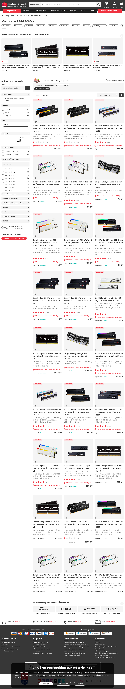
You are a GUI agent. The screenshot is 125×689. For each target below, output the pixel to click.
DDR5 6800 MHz (17, 185)
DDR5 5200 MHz (17, 172)
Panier (122, 7)
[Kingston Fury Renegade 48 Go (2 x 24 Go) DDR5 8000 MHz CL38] (78, 339)
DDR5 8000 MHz (17, 191)
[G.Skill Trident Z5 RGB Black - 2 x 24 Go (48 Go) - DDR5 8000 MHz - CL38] (109, 507)
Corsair (17, 109)
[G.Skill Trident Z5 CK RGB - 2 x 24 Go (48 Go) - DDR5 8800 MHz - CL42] (47, 111)
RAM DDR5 (6, 26)
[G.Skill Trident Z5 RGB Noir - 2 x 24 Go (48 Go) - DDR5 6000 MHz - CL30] (78, 283)
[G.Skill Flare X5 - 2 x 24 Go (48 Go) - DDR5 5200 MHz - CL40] (78, 451)
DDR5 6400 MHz (17, 181)
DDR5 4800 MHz (17, 169)
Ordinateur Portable (17, 154)
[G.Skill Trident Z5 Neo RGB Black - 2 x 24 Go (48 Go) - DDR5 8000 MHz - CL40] (109, 225)
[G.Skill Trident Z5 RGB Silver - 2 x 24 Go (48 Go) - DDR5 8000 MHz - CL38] (109, 111)
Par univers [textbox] (34, 5)
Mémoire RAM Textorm (112, 613)
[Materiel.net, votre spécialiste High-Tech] (13, 4)
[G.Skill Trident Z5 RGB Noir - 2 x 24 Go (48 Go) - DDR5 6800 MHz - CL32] (47, 283)
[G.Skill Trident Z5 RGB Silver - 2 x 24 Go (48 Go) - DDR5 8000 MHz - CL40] (47, 395)
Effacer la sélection (42, 89)
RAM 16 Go (64, 26)
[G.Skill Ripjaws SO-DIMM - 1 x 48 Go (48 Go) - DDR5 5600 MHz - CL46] (47, 339)
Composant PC (11, 16)
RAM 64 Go (41, 26)
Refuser (80, 684)
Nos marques (100, 645)
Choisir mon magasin (114, 81)
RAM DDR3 (29, 26)
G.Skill (17, 112)
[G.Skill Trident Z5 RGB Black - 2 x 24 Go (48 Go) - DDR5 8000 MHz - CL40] (109, 339)
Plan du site (99, 643)
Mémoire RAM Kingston (66, 613)
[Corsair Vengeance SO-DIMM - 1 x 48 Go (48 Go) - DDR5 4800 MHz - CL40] (109, 451)
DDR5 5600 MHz (17, 175)
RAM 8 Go (75, 26)
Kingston (17, 116)
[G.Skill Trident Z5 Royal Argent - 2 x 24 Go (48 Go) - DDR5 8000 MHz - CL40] (109, 560)
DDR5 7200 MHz (17, 188)
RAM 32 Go (52, 26)
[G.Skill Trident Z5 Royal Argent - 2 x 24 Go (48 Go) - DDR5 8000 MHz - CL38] (78, 560)
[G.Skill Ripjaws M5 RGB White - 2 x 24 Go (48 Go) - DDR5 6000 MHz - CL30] (78, 225)
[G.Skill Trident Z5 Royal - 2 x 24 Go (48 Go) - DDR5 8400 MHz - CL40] (47, 167)
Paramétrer (63, 684)
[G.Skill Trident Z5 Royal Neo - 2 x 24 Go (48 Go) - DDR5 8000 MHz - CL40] (78, 167)
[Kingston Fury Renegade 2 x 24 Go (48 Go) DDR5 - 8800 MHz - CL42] (109, 167)
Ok (27, 88)
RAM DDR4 (17, 26)
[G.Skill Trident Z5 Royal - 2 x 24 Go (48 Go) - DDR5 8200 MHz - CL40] (47, 560)
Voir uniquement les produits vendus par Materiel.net (16, 227)
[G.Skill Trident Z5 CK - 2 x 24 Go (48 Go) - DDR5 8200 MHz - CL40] (78, 507)
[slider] (4, 126)
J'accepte (46, 683)
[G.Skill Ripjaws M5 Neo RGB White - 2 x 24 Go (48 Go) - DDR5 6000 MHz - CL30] (47, 225)
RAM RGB (86, 26)
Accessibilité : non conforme (105, 657)
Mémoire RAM (24, 16)
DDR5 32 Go (113, 26)
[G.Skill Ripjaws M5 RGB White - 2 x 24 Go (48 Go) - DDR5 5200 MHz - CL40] (47, 451)
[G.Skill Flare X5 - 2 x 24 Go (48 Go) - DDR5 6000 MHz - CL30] (109, 283)
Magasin (106, 7)
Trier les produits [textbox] (105, 95)
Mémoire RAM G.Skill (43, 613)
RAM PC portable (99, 26)
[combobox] (35, 4)
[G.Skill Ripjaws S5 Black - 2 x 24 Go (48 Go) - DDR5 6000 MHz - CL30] (109, 395)
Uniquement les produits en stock (14, 100)
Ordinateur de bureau (17, 151)
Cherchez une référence (10, 84)
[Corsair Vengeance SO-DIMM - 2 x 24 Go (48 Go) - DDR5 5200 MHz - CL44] (47, 507)
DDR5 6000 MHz (17, 178)
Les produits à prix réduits (14, 238)
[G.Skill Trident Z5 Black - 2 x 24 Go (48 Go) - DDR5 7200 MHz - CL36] (78, 395)
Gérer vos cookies (101, 655)
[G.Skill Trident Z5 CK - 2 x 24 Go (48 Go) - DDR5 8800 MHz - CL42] (78, 111)
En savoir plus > (20, 677)
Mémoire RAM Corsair (89, 613)
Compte (114, 7)
